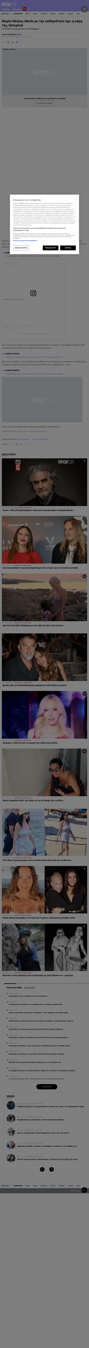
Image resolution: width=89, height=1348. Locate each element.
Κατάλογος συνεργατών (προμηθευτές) (25, 240)
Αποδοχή (68, 248)
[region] (44, 224)
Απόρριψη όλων (50, 248)
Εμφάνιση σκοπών (21, 248)
